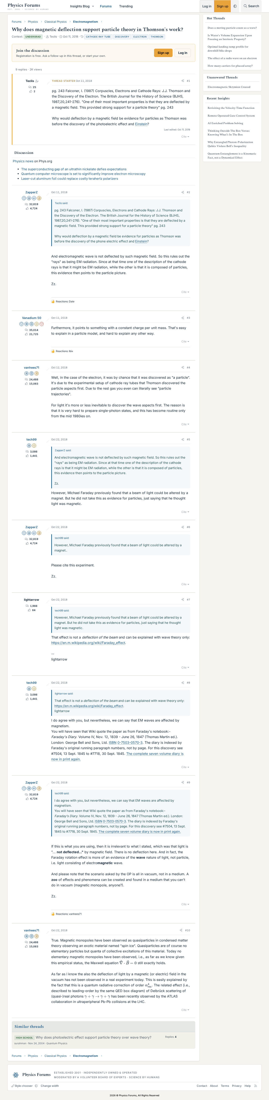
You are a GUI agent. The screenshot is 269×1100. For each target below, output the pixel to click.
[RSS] (255, 1086)
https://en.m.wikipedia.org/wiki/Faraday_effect (88, 643)
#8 (188, 682)
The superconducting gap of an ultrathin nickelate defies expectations (74, 169)
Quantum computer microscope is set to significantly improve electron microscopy (83, 174)
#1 (188, 80)
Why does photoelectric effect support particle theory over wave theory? (93, 1037)
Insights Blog (80, 6)
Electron (139, 36)
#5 (188, 439)
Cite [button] (184, 136)
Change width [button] (50, 1085)
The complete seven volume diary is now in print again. (140, 831)
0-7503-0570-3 (129, 742)
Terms (225, 1085)
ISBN (112, 742)
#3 (188, 317)
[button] (93, 6)
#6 (188, 527)
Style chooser (23, 1085)
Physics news (23, 161)
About (214, 1085)
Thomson (157, 36)
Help (248, 1085)
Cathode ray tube (98, 36)
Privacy (236, 1085)
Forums (106, 6)
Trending (126, 6)
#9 (188, 782)
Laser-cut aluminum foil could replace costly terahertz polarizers (69, 179)
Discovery (122, 36)
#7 (188, 599)
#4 (188, 367)
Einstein (141, 124)
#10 (187, 930)
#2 (188, 192)
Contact (202, 1085)
